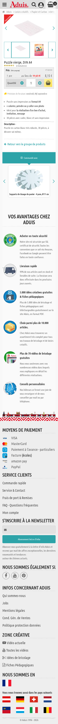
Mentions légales (13, 610)
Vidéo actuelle (16, 643)
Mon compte (10, 512)
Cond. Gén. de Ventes (16, 618)
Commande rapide (14, 483)
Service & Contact (13, 490)
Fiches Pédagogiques (20, 665)
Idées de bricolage (18, 657)
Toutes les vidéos (17, 650)
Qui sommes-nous (14, 595)
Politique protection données (21, 625)
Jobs (5, 603)
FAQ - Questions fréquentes (20, 505)
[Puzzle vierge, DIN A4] (30, 28)
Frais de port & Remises (17, 498)
